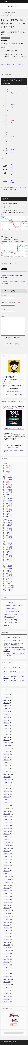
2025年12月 (7, 708)
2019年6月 (6, 928)
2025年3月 (6, 734)
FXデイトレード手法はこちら (14, 391)
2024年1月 (6, 771)
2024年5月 (6, 762)
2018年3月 (6, 970)
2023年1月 (6, 805)
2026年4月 (6, 697)
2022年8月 (6, 819)
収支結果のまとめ (9, 617)
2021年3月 (6, 868)
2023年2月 (6, 802)
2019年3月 (6, 936)
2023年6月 (6, 791)
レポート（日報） (5, 37)
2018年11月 (7, 947)
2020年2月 (6, 905)
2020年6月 (6, 893)
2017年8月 (6, 990)
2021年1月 (6, 873)
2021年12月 (7, 842)
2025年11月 (7, 711)
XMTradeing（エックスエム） (12, 605)
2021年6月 (6, 859)
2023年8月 (6, 785)
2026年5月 (6, 694)
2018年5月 (6, 965)
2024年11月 (7, 745)
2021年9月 (6, 851)
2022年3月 (6, 834)
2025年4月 (6, 731)
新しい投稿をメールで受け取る (11, 337)
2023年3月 (6, 799)
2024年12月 (7, 742)
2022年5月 (6, 828)
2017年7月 (6, 993)
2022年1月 (6, 839)
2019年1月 (6, 942)
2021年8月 (6, 853)
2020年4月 (6, 899)
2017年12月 (7, 979)
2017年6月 (6, 996)
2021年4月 (6, 865)
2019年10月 (7, 916)
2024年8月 (6, 754)
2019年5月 (6, 930)
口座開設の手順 (10, 608)
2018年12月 (7, 945)
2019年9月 (6, 919)
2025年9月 (6, 717)
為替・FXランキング (14, 1016)
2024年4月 (6, 765)
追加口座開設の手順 (11, 611)
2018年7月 (6, 959)
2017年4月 (6, 1002)
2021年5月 (6, 862)
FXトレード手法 (8, 602)
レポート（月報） (9, 620)
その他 (5, 625)
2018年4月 (6, 967)
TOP (9, 12)
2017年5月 (6, 999)
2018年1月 (6, 976)
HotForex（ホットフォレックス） (13, 614)
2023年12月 (7, 774)
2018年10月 (7, 950)
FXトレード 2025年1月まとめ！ (12, 667)
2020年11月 (7, 879)
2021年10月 (7, 848)
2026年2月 (6, 703)
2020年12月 (7, 876)
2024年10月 (7, 748)
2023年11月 (7, 777)
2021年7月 (6, 856)
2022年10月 (7, 814)
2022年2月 (6, 836)
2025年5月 (6, 728)
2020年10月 (7, 882)
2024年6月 (6, 760)
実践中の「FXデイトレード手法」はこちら (13, 64)
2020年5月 (6, 896)
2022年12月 (7, 808)
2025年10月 (7, 714)
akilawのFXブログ (14, 6)
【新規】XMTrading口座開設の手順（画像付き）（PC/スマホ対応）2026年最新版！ (14, 649)
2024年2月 (6, 768)
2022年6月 (6, 825)
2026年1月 (6, 705)
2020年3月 (6, 902)
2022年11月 (7, 811)
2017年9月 (6, 987)
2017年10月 (7, 984)
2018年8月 (6, 956)
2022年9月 (6, 816)
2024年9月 (6, 751)
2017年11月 (7, 982)
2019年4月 (6, 933)
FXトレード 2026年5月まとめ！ (12, 637)
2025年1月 (6, 740)
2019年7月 (6, 925)
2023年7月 (6, 788)
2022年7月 (6, 822)
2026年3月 (6, 700)
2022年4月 (6, 831)
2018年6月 (6, 962)
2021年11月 (7, 845)
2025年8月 (6, 720)
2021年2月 (6, 871)
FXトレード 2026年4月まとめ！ (12, 640)
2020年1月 (6, 908)
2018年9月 (6, 953)
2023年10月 (7, 779)
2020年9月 (6, 885)
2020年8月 (6, 888)
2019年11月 (7, 913)
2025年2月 (6, 737)
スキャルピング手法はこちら (14, 394)
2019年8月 (6, 922)
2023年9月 (6, 782)
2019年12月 (7, 910)
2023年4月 (6, 797)
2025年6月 (6, 725)
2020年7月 (6, 891)
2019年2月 (6, 939)
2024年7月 (6, 757)
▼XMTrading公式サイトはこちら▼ (14, 429)
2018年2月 (6, 973)
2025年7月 (6, 723)
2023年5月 (6, 794)
